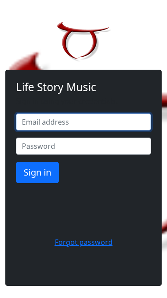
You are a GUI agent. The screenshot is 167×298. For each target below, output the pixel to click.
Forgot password (84, 242)
